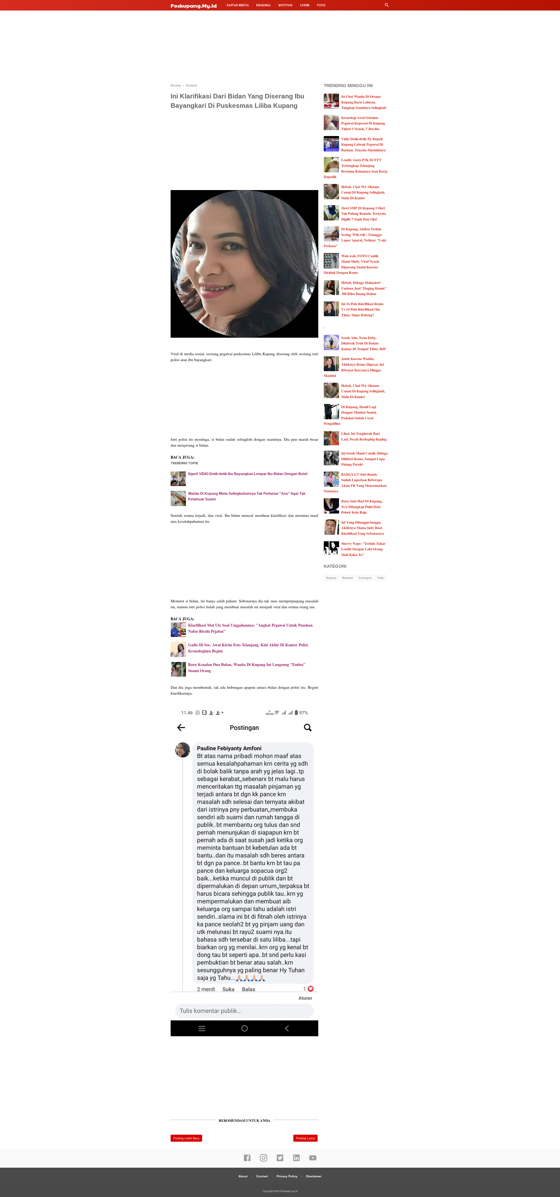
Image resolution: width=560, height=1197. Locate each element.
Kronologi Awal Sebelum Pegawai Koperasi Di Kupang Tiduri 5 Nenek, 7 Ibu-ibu (363, 123)
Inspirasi (331, 578)
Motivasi (285, 5)
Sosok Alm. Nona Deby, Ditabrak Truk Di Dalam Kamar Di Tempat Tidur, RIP (363, 343)
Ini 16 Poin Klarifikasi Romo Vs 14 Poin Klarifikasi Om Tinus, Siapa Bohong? (362, 309)
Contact (262, 1176)
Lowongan (365, 578)
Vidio (321, 5)
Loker (305, 5)
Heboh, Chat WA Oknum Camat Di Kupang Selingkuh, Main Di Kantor (363, 192)
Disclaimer (314, 1176)
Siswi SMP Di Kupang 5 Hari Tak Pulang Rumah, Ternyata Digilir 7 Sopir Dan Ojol (363, 213)
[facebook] (247, 1160)
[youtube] (312, 1160)
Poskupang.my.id (194, 5)
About (243, 1176)
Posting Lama (305, 1138)
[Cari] (386, 6)
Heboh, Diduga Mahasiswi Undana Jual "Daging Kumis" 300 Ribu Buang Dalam (364, 288)
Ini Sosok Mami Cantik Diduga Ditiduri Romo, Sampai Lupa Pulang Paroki (364, 459)
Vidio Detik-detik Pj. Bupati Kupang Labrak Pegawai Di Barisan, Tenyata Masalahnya (363, 144)
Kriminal (263, 5)
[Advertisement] (280, 46)
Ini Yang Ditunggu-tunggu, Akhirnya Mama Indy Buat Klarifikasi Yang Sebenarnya (362, 528)
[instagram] (263, 1160)
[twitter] (280, 1160)
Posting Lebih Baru (186, 1138)
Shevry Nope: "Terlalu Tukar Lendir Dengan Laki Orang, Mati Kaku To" (363, 549)
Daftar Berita (238, 5)
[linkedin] (296, 1160)
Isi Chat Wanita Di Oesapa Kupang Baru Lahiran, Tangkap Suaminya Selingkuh (363, 102)
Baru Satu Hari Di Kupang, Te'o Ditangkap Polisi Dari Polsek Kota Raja (361, 506)
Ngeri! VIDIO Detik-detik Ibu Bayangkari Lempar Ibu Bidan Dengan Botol (247, 474)
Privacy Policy (287, 1176)
